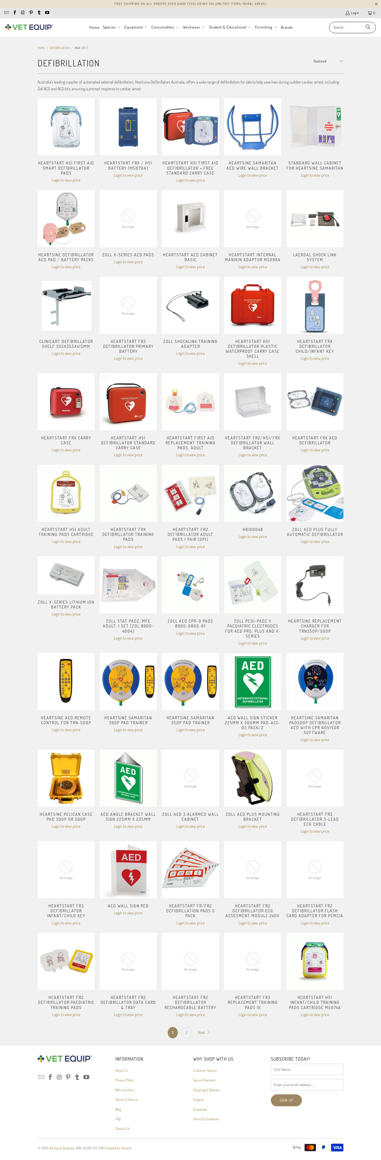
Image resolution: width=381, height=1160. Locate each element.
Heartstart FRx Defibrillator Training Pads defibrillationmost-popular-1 (128, 493)
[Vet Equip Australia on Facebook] (14, 13)
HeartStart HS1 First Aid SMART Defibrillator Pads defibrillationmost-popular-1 (66, 126)
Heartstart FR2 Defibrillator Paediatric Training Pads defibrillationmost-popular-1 (66, 961)
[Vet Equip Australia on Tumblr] (39, 13)
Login (355, 13)
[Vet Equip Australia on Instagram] (22, 13)
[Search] (368, 27)
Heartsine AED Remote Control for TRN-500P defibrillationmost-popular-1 (66, 681)
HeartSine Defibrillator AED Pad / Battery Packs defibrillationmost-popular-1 (66, 218)
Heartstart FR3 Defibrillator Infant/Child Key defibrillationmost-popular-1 (66, 869)
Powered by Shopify (118, 1148)
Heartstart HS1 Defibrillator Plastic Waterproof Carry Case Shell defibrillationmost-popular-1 (252, 305)
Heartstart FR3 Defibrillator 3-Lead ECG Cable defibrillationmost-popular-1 (314, 778)
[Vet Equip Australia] (29, 27)
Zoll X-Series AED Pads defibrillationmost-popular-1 (128, 218)
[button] (112, 27)
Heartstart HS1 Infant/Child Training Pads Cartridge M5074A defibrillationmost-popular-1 (314, 961)
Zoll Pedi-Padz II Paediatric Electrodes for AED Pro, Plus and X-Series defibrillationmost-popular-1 (252, 584)
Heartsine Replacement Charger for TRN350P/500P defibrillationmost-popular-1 (314, 584)
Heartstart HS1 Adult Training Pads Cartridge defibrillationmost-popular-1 (66, 493)
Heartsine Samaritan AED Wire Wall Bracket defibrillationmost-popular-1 (252, 126)
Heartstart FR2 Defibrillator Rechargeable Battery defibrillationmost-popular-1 (190, 961)
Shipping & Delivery (206, 1090)
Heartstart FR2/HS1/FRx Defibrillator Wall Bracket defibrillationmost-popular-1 (252, 401)
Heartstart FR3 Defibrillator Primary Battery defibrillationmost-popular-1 (128, 305)
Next (202, 1032)
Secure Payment (204, 1080)
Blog (118, 1109)
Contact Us (122, 1128)
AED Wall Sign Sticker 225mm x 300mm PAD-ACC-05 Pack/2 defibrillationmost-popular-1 (252, 681)
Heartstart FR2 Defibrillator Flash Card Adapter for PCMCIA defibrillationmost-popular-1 (314, 869)
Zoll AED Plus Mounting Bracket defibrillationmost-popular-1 (252, 778)
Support (198, 1099)
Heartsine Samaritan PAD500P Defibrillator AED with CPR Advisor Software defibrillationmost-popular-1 (314, 681)
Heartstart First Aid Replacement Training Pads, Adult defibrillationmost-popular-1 (190, 401)
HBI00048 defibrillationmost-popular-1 (252, 493)
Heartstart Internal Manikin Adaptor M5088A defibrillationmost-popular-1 (252, 218)
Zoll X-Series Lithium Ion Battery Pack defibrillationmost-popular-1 (66, 575)
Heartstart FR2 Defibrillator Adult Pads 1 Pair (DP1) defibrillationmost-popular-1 (190, 493)
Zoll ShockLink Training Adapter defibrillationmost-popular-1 (190, 305)
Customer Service (205, 1070)
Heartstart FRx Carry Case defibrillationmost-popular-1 (66, 401)
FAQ (118, 1119)
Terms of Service (126, 1099)
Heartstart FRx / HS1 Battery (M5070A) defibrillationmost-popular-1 (128, 126)
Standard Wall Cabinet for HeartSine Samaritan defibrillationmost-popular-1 (314, 126)
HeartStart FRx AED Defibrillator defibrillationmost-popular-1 (314, 401)
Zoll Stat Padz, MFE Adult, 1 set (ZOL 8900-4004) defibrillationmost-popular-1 (128, 584)
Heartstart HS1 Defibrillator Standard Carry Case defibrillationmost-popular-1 (128, 401)
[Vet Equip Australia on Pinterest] (30, 13)
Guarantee (200, 1109)
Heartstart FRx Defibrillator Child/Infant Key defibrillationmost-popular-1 (314, 305)
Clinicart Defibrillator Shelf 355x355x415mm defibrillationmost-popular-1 (66, 305)
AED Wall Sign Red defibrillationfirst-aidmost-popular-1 (128, 869)
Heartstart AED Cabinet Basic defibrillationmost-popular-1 (190, 218)
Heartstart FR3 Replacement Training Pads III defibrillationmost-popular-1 (252, 961)
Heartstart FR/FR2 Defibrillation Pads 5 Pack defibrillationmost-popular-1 (190, 869)
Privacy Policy (124, 1080)
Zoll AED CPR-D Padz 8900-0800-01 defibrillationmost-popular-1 (190, 584)
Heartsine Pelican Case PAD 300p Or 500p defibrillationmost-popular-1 (66, 778)
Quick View (66, 138)
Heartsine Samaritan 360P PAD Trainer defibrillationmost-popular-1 (128, 681)
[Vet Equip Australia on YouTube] (47, 13)
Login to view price (66, 180)
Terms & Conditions (206, 1119)
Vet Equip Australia (61, 1148)
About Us (121, 1070)
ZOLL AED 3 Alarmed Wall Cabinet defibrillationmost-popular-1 (190, 778)
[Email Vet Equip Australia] (6, 13)
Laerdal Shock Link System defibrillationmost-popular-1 (314, 218)
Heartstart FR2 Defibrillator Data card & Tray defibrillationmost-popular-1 (128, 961)
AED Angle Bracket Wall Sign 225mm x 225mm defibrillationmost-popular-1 (128, 778)
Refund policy (124, 1090)
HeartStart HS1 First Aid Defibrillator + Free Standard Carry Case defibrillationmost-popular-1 (190, 126)
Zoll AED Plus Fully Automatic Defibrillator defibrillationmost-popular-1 (314, 493)
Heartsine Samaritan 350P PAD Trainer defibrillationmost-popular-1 (190, 681)
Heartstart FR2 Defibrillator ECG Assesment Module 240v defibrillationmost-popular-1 (252, 869)
